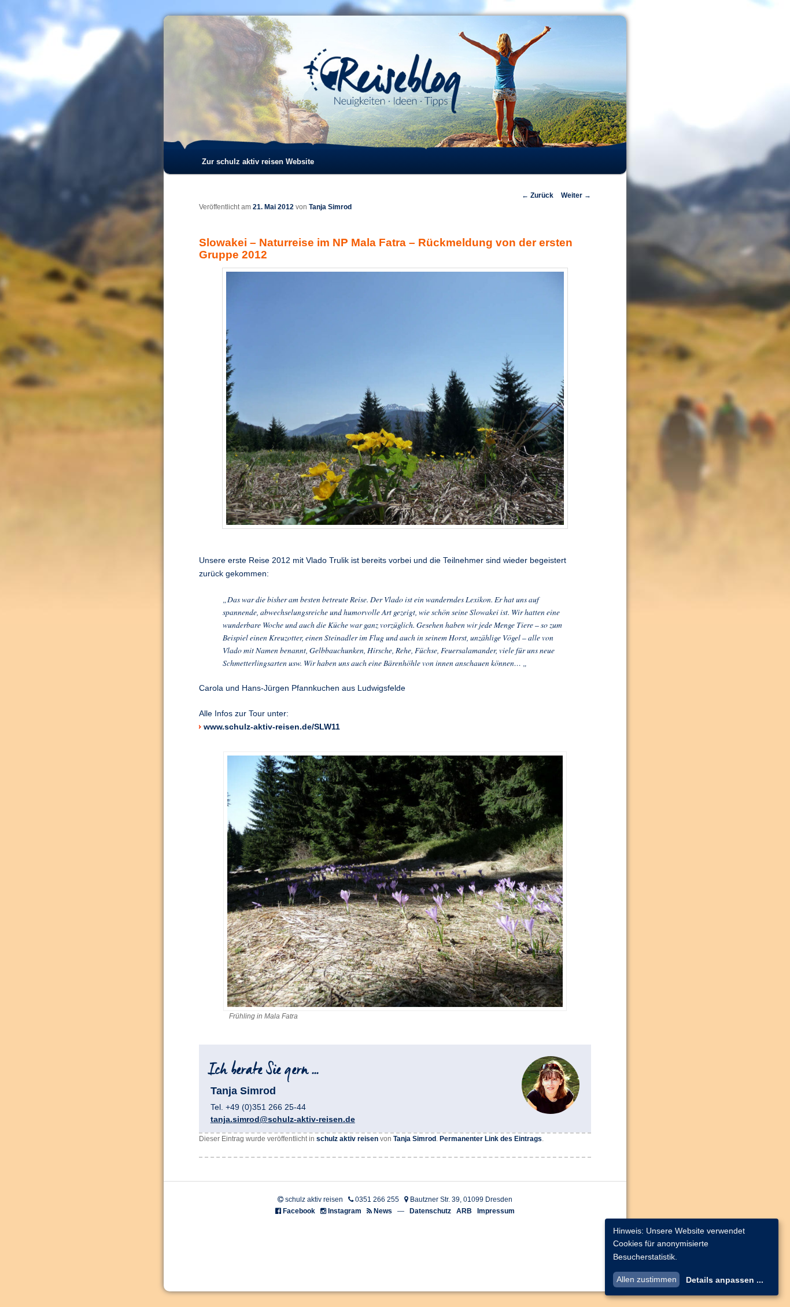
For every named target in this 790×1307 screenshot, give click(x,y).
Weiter (576, 195)
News (383, 1211)
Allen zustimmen (647, 1279)
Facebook (299, 1211)
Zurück (537, 195)
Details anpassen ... (724, 1279)
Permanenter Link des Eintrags (491, 1139)
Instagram (344, 1211)
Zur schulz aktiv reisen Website (258, 161)
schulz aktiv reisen (347, 1139)
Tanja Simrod (330, 207)
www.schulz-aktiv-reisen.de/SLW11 (272, 727)
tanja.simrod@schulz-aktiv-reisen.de (283, 1119)
